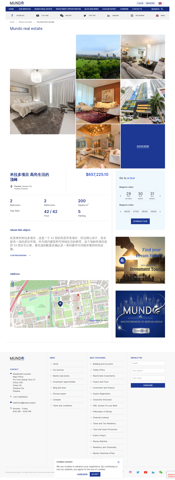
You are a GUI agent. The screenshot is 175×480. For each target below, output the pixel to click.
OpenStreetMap (95, 320)
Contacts (137, 9)
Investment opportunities (68, 9)
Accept (95, 474)
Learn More (82, 474)
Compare (124, 9)
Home (11, 9)
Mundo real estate (43, 9)
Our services (25, 9)
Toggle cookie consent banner (118, 462)
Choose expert (109, 9)
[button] (25, 9)
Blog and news (91, 9)
